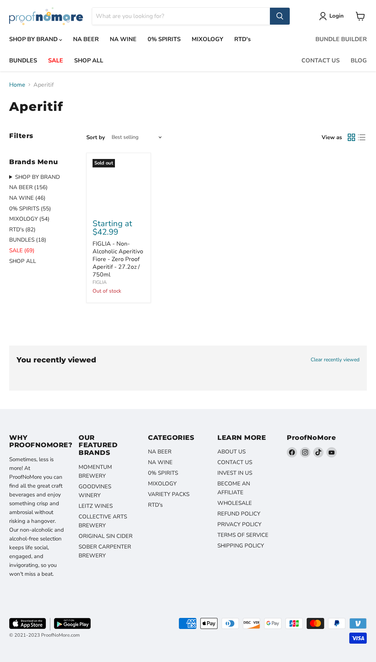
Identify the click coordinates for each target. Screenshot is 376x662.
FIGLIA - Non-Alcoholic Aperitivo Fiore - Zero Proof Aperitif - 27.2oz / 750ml (118, 259)
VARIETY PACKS (168, 494)
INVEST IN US (234, 473)
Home (17, 85)
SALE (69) (22, 250)
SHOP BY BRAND (34, 39)
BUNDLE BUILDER (341, 39)
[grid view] (351, 137)
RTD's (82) (22, 229)
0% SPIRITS (164, 39)
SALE (55, 61)
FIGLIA (99, 282)
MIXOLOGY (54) (29, 219)
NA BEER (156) (28, 187)
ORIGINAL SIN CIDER (106, 536)
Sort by (95, 137)
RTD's (242, 39)
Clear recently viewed (335, 360)
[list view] (362, 137)
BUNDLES (23, 61)
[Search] (280, 16)
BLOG (359, 61)
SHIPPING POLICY (240, 545)
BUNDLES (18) (27, 239)
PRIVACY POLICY (239, 524)
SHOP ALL (88, 61)
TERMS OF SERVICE (242, 535)
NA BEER (86, 39)
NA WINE (123, 39)
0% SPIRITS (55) (30, 208)
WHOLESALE (234, 503)
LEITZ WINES (96, 506)
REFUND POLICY (238, 513)
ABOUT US (231, 451)
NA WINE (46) (27, 198)
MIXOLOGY (207, 39)
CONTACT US (320, 61)
